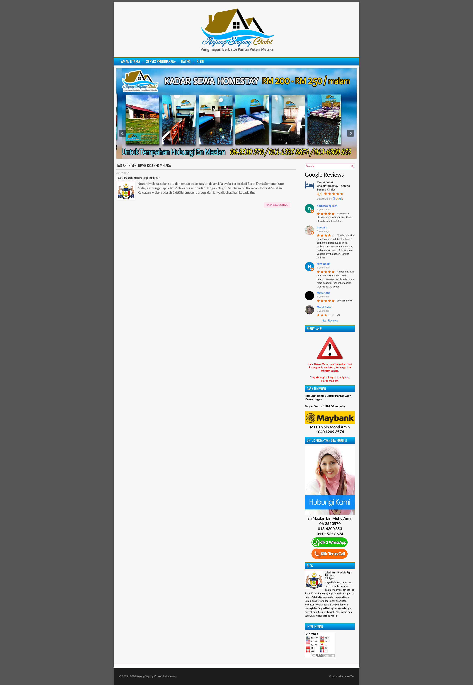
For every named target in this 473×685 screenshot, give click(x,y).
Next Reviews (330, 320)
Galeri (186, 61)
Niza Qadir (323, 264)
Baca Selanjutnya (276, 204)
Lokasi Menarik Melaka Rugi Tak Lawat (138, 178)
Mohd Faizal (324, 307)
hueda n (322, 227)
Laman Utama (130, 61)
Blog (200, 61)
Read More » (331, 615)
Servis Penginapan (161, 61)
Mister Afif (323, 293)
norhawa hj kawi (327, 206)
